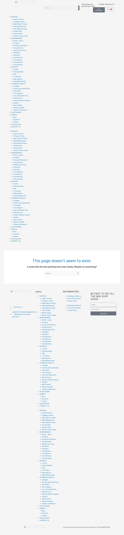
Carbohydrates (18, 72)
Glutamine (16, 53)
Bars (14, 117)
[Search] (78, 7)
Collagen (16, 86)
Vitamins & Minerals (20, 110)
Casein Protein (18, 19)
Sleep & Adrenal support (21, 100)
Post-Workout (18, 62)
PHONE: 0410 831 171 (107, 4)
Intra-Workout (18, 57)
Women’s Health (18, 108)
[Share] (20, 531)
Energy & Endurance (20, 45)
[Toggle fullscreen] (12, 531)
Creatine (16, 43)
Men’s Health (17, 105)
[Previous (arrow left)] (4, 534)
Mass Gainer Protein (20, 24)
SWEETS (14, 115)
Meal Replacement (19, 26)
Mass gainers (17, 79)
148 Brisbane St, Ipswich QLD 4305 (88, 5)
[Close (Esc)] (28, 531)
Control (16, 69)
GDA (14, 74)
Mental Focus (17, 98)
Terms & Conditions (74, 298)
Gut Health (17, 91)
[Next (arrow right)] (12, 534)
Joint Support (18, 93)
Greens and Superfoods (21, 88)
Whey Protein (18, 33)
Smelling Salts (16, 124)
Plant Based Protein (20, 29)
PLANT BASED (16, 112)
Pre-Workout (17, 60)
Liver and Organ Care (20, 96)
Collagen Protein (19, 22)
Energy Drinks (18, 48)
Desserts (16, 119)
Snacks (15, 122)
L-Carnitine (17, 76)
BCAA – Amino (18, 41)
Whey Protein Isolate (20, 36)
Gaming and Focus (19, 50)
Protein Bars (17, 31)
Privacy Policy (72, 301)
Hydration (16, 55)
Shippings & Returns (74, 296)
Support (16, 103)
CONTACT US (16, 127)
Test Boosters (18, 65)
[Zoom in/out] (4, 531)
